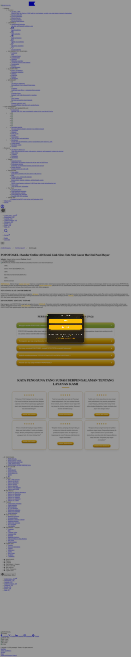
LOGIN (65, 321)
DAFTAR (65, 327)
